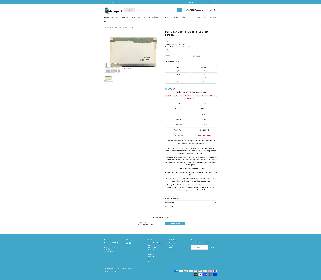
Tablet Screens (156, 17)
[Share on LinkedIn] (171, 89)
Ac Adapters (175, 17)
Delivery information (109, 268)
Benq (168, 38)
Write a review (175, 223)
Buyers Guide (202, 17)
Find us (129, 268)
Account (171, 250)
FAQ (210, 17)
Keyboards (166, 17)
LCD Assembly (125, 17)
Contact (215, 22)
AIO (105, 22)
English (198, 2)
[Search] (179, 10)
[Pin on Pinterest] (174, 89)
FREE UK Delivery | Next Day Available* (113, 2)
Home (106, 27)
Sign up (212, 247)
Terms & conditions (121, 268)
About (215, 17)
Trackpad (183, 17)
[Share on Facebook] (166, 89)
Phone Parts (146, 17)
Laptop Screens (135, 17)
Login (210, 10)
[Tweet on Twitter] (169, 89)
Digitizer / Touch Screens (111, 17)
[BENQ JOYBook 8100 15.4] (108, 78)
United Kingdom (210, 2)
